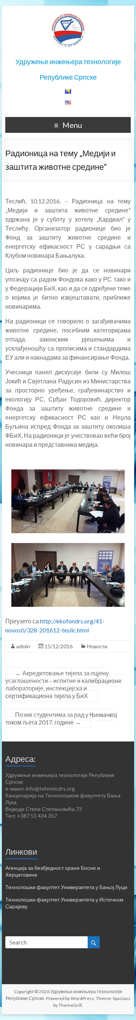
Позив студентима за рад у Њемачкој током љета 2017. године (61, 718)
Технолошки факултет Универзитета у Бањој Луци (66, 887)
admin (23, 646)
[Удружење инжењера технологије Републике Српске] (68, 14)
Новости (97, 646)
